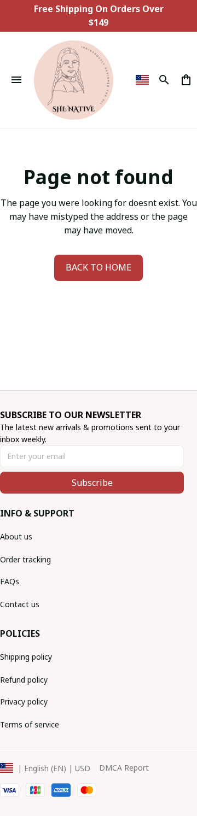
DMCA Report (124, 767)
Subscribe (92, 483)
